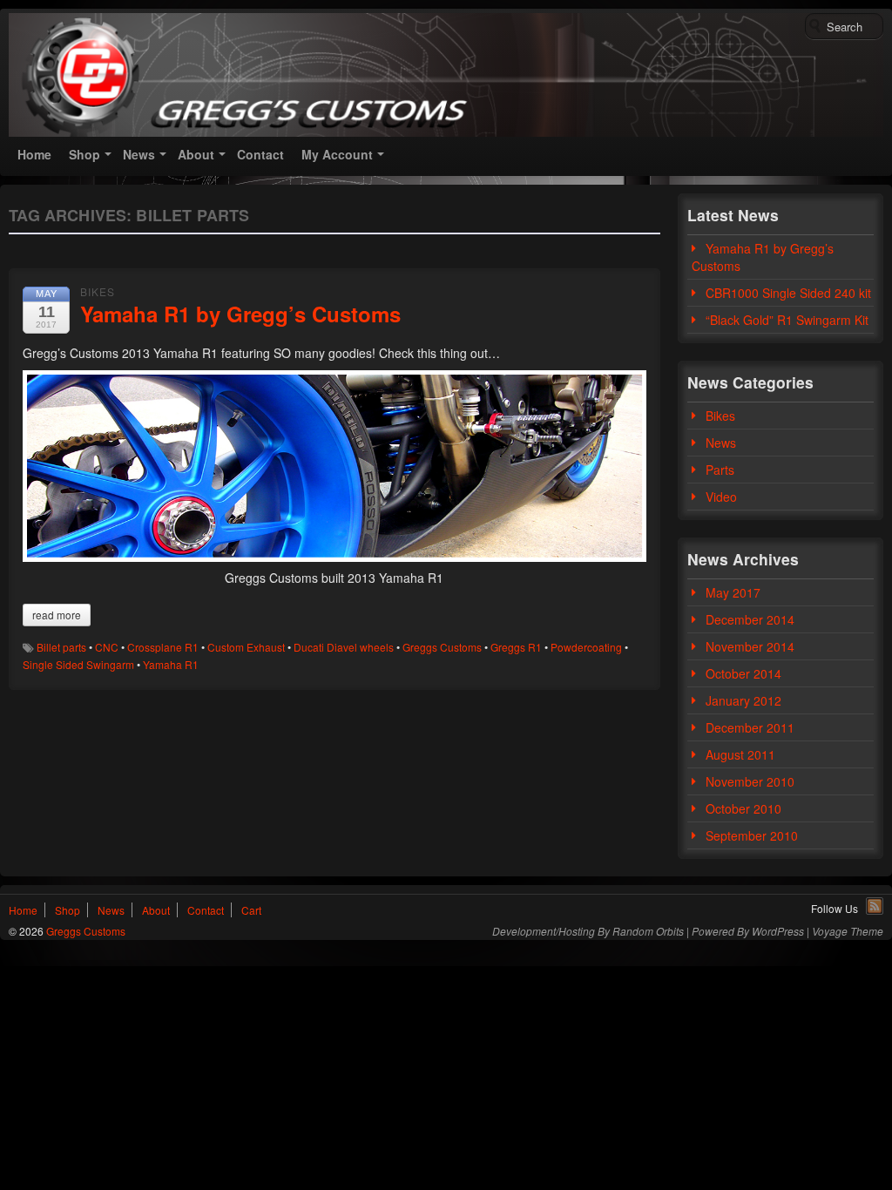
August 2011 (740, 754)
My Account (337, 154)
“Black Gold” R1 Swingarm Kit (787, 319)
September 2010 (752, 835)
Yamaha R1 (171, 664)
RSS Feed (874, 906)
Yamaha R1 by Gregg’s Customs (240, 313)
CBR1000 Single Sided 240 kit (788, 292)
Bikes (97, 291)
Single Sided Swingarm (78, 664)
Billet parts (61, 646)
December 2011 (750, 727)
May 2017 (733, 592)
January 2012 (743, 700)
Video (721, 496)
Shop (84, 154)
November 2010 (750, 781)
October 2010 (743, 808)
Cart (251, 910)
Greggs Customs (442, 646)
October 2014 (743, 673)
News (139, 154)
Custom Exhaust (246, 646)
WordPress (778, 930)
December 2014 (750, 619)
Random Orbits (648, 930)
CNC (106, 646)
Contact (260, 154)
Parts (720, 469)
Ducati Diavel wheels (344, 646)
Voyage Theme (847, 930)
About (196, 154)
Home (34, 154)
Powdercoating (586, 646)
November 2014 (750, 646)
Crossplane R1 (163, 646)
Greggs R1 (516, 646)
